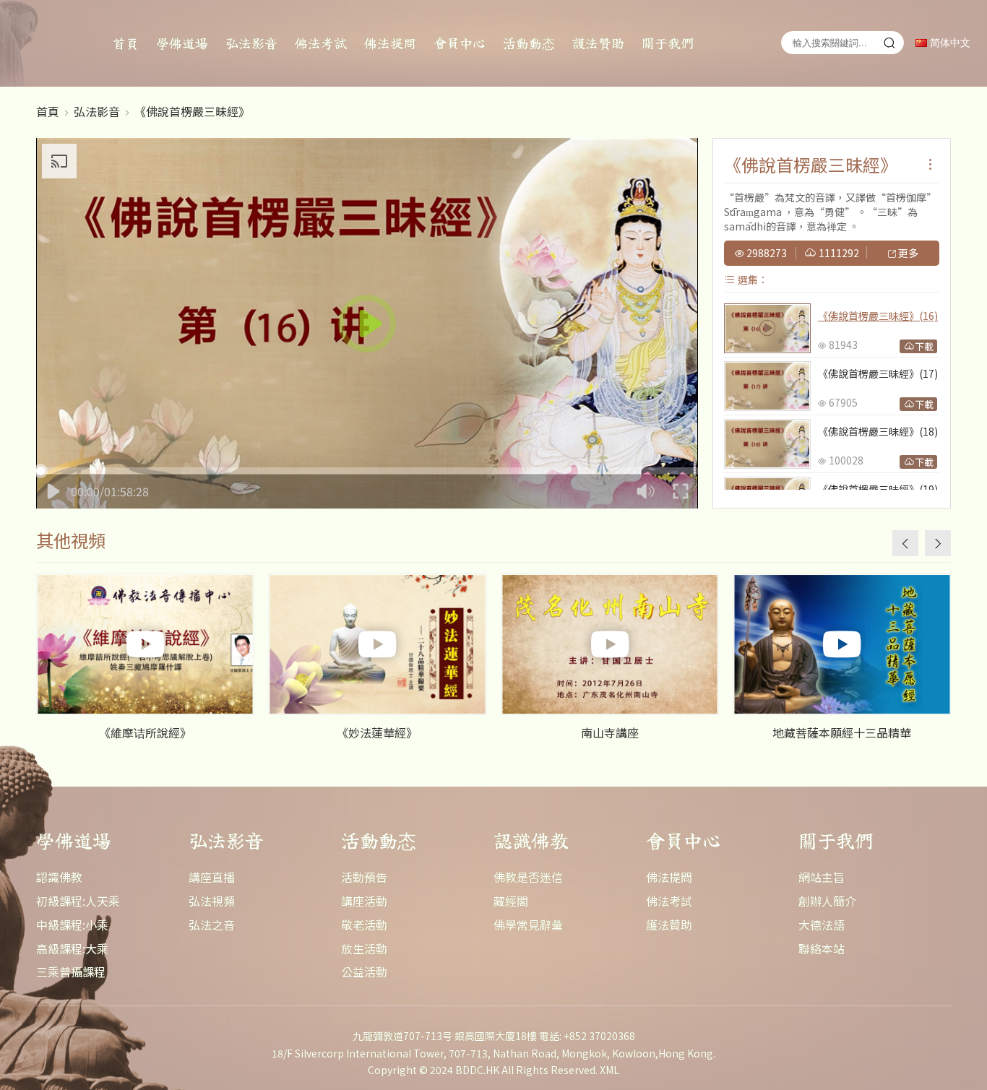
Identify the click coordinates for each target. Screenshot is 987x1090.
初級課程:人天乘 (78, 900)
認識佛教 (59, 877)
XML (609, 1070)
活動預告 (364, 877)
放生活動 (364, 948)
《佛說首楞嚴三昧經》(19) (878, 489)
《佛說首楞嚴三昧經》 (192, 111)
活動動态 (529, 42)
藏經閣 (511, 900)
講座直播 (212, 877)
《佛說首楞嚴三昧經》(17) (878, 373)
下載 (924, 346)
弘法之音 (212, 924)
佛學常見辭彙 (528, 924)
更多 (907, 253)
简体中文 (948, 43)
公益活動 (364, 971)
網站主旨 (821, 877)
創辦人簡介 (827, 900)
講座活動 (364, 900)
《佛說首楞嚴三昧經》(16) (878, 315)
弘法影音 (251, 42)
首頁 (126, 42)
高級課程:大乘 (72, 948)
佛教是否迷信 (528, 877)
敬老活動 (364, 924)
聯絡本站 (821, 948)
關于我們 (668, 42)
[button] (938, 543)
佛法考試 (321, 42)
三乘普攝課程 (70, 971)
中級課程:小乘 (72, 924)
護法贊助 (598, 42)
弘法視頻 (212, 900)
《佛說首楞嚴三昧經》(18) (878, 431)
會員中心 (460, 42)
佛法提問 (390, 42)
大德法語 (821, 924)
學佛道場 (182, 42)
